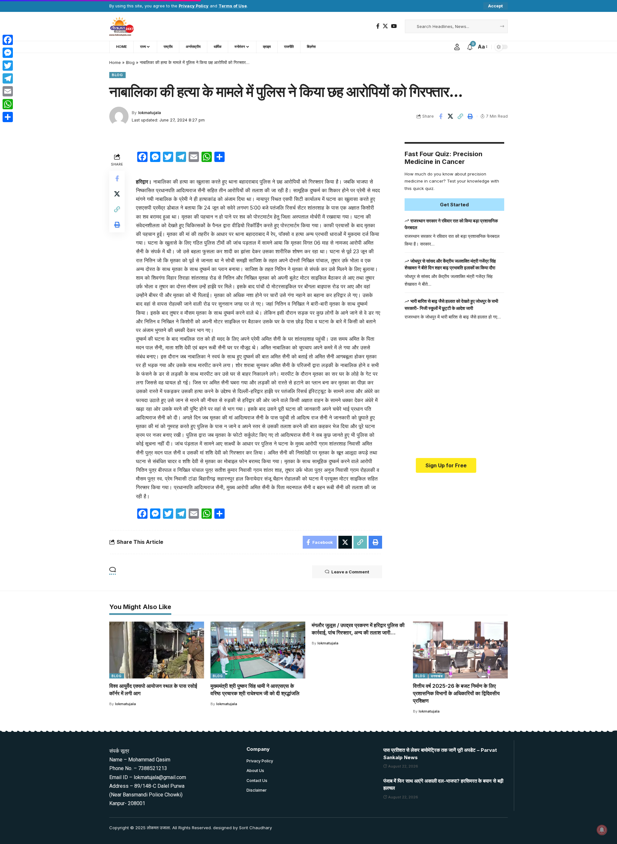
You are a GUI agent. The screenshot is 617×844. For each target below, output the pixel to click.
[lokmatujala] (121, 26)
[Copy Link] (460, 116)
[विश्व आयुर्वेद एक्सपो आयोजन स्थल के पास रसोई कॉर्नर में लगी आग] (156, 650)
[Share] (7, 117)
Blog (130, 62)
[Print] (470, 116)
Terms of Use (233, 6)
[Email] (7, 91)
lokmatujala (149, 112)
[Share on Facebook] (440, 116)
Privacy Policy (194, 6)
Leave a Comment (350, 571)
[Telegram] (7, 78)
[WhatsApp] (7, 104)
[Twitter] (7, 65)
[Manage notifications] (602, 830)
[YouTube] (393, 26)
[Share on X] (450, 116)
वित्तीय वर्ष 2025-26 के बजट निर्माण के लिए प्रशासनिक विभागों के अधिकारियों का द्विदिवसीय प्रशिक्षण (456, 693)
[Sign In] (457, 47)
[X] (385, 26)
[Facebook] (378, 26)
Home (115, 62)
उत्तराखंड (437, 676)
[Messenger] (7, 52)
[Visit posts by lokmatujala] (119, 116)
